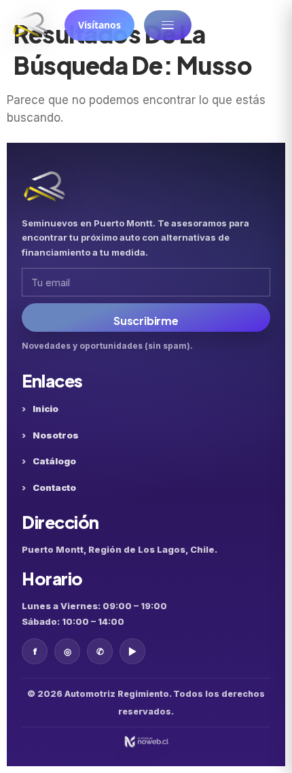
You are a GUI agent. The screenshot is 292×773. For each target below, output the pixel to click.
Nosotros (56, 435)
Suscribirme (146, 320)
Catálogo (54, 461)
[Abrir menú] (167, 25)
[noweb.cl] (145, 741)
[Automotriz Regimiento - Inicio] (30, 25)
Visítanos (99, 24)
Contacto (54, 487)
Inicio (45, 408)
